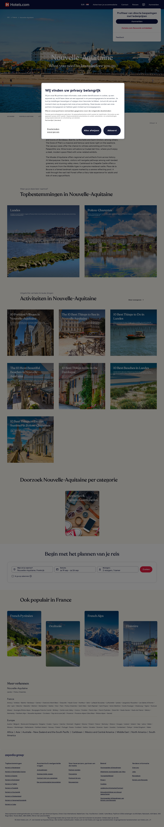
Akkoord (112, 130)
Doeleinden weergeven (53, 130)
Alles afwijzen (91, 130)
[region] (83, 111)
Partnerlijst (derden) (53, 120)
